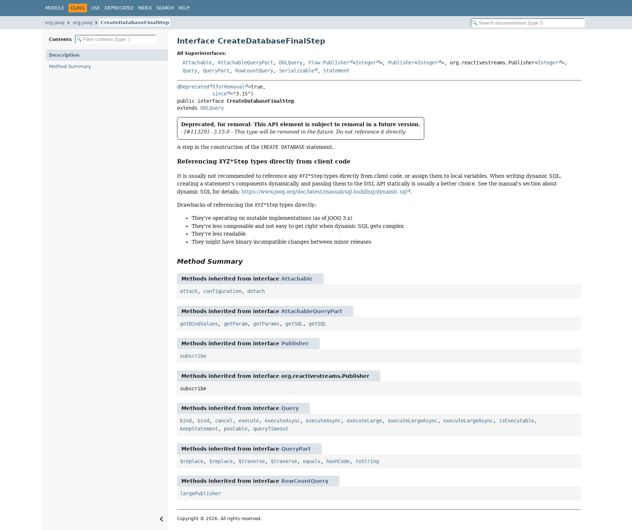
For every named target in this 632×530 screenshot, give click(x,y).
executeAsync (282, 421)
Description (64, 55)
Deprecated (119, 8)
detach (256, 291)
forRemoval (230, 87)
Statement (336, 71)
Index (145, 8)
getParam (235, 324)
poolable (235, 429)
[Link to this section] (355, 161)
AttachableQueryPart (245, 62)
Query (190, 71)
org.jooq (54, 22)
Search (165, 8)
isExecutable (516, 421)
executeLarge (364, 421)
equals (311, 461)
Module (54, 8)
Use (95, 8)
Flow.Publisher (328, 62)
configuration (222, 291)
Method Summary (70, 66)
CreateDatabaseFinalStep (135, 22)
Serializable (296, 71)
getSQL (294, 324)
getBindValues (199, 324)
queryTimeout (270, 429)
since (219, 94)
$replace (191, 461)
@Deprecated (193, 87)
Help (183, 8)
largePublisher (200, 493)
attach (189, 291)
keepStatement (199, 429)
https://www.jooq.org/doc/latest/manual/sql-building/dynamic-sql (324, 192)
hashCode (338, 461)
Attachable (197, 62)
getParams (266, 324)
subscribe (193, 356)
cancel (224, 421)
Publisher (401, 62)
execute (248, 421)
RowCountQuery (254, 71)
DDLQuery (290, 62)
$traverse (251, 461)
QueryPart (216, 71)
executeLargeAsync (412, 421)
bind (186, 421)
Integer (366, 62)
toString (367, 461)
